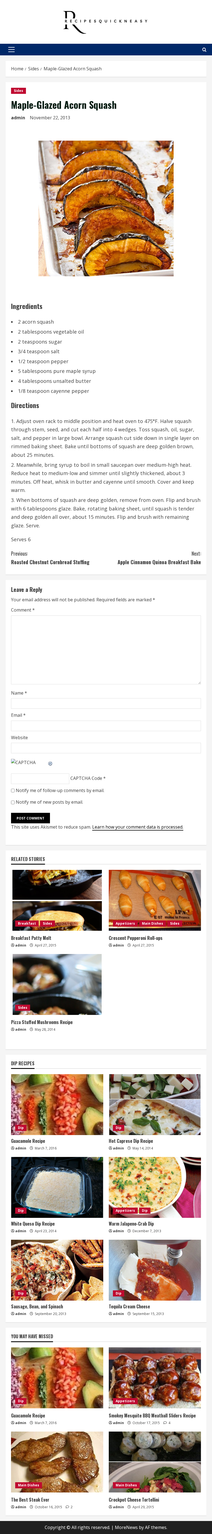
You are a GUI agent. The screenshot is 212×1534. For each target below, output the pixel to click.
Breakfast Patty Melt (31, 938)
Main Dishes (152, 923)
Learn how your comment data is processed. (137, 827)
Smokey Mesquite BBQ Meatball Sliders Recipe (152, 1415)
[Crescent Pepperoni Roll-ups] (155, 900)
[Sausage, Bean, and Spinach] (57, 1270)
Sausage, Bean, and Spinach (37, 1306)
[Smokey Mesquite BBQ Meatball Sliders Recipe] (155, 1377)
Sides (18, 90)
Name (19, 693)
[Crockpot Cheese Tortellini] (155, 1462)
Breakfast (27, 923)
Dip (21, 1127)
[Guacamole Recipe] (57, 1104)
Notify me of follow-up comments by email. (60, 790)
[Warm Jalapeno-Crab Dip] (155, 1187)
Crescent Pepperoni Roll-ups (136, 938)
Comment (23, 610)
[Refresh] (50, 762)
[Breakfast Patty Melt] (57, 900)
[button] (11, 49)
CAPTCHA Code (86, 778)
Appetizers (125, 923)
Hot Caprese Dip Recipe (131, 1141)
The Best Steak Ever (30, 1499)
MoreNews (126, 1527)
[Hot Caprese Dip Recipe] (155, 1104)
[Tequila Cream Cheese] (155, 1270)
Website (19, 737)
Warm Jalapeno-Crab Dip (131, 1223)
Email (18, 715)
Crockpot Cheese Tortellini (134, 1499)
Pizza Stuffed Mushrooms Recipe (42, 1022)
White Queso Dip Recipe (33, 1223)
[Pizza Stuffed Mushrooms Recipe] (57, 984)
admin (18, 118)
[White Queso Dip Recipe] (57, 1187)
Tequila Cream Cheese (129, 1306)
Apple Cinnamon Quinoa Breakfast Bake (159, 558)
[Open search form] (204, 49)
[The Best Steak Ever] (57, 1462)
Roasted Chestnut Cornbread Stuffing (50, 558)
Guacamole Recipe (28, 1141)
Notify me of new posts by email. (49, 802)
